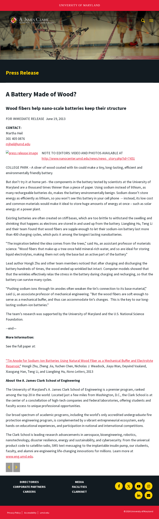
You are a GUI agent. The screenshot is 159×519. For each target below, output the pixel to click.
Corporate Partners (29, 487)
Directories (29, 482)
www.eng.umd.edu (19, 456)
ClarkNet (79, 491)
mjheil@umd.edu (18, 144)
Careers (29, 491)
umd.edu (44, 512)
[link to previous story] (9, 467)
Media (79, 482)
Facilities (79, 487)
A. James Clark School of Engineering (32, 14)
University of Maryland (79, 5)
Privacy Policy (14, 512)
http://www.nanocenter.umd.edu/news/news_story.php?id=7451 (88, 158)
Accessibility (30, 512)
